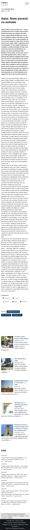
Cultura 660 (3, 498)
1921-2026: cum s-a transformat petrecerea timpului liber (20, 404)
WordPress (22, 528)
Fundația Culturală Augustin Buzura (17, 522)
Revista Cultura (20, 340)
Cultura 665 (3, 455)
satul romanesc (6, 314)
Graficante (10, 515)
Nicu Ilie (18, 386)
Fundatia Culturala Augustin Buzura (16, 514)
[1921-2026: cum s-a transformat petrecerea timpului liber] (7, 413)
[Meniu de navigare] (27, 3)
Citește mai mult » (8, 461)
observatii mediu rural (13, 311)
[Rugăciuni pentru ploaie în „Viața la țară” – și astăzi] (7, 391)
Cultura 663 (3, 472)
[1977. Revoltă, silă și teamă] (7, 369)
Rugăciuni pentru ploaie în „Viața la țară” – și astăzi (21, 382)
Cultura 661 (3, 488)
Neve (10, 528)
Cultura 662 (3, 480)
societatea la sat (17, 314)
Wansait (10, 517)
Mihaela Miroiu (19, 362)
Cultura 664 (3, 464)
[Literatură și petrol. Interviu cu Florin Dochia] (7, 347)
